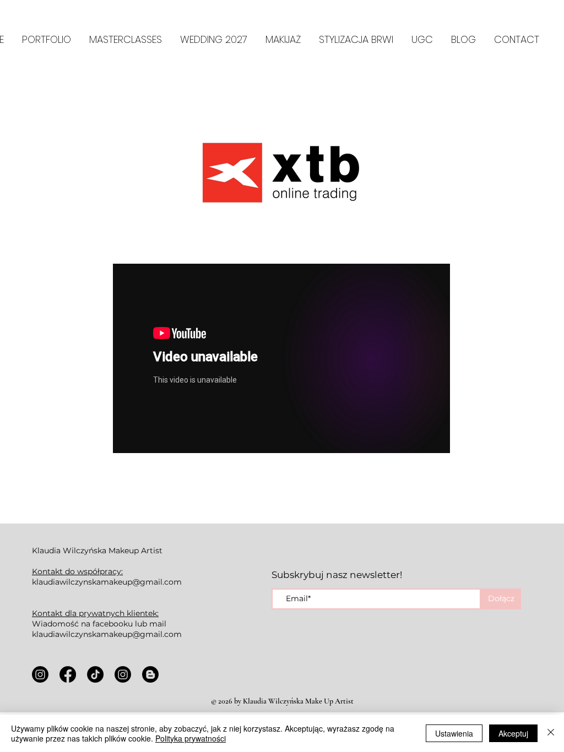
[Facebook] (67, 674)
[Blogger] (150, 674)
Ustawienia (454, 733)
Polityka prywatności (190, 738)
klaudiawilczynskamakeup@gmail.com (107, 582)
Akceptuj (513, 733)
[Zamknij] (550, 733)
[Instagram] (40, 674)
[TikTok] (95, 674)
